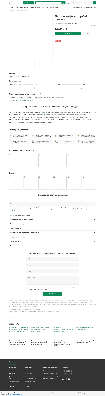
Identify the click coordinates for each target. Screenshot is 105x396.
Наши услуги (28, 373)
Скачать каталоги (30, 381)
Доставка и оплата (40, 7)
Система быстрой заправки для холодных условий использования (40, 342)
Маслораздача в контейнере (51, 376)
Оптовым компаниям (31, 376)
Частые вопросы (29, 383)
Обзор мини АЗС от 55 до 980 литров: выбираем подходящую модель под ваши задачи (17, 343)
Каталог (29, 3)
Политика (27, 386)
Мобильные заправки (49, 378)
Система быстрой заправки (50, 373)
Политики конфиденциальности (15, 394)
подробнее (45, 114)
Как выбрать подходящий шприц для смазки (85, 341)
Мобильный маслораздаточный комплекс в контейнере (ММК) (62, 343)
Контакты (55, 7)
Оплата (13, 210)
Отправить (53, 294)
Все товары (20, 7)
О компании (12, 7)
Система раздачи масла (49, 371)
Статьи (32, 7)
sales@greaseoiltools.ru (90, 7)
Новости (27, 371)
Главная (11, 10)
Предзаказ (67, 33)
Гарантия (49, 7)
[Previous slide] (11, 37)
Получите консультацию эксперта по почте (22, 100)
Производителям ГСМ (31, 378)
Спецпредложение (22, 10)
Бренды (26, 7)
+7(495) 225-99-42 (76, 7)
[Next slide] (50, 37)
